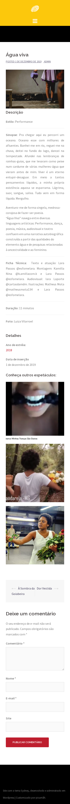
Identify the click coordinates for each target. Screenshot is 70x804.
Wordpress (8, 797)
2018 (9, 350)
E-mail (11, 698)
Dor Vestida (44, 588)
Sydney (25, 790)
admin (47, 61)
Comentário (15, 643)
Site (8, 718)
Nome (11, 678)
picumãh (40, 797)
